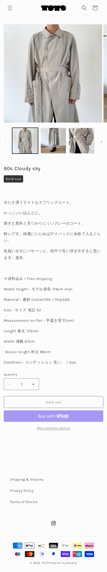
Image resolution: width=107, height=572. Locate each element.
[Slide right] (101, 141)
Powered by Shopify (63, 563)
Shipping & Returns (27, 479)
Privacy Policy (22, 491)
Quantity (10, 374)
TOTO (45, 563)
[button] (9, 7)
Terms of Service (24, 502)
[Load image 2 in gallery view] (53, 141)
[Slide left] (5, 141)
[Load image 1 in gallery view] (25, 141)
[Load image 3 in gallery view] (82, 141)
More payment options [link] (53, 428)
